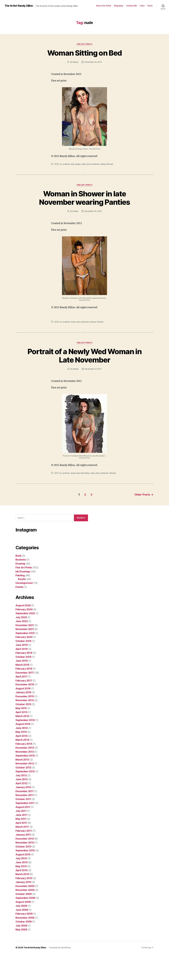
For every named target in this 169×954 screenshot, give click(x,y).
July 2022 (21, 617)
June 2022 (22, 621)
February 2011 (24, 830)
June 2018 (22, 660)
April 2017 (21, 676)
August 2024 (23, 605)
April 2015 (21, 712)
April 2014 (21, 735)
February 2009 (24, 913)
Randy (75, 62)
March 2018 (22, 664)
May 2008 (21, 929)
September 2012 (25, 771)
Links (142, 5)
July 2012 (21, 775)
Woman (110, 164)
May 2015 (21, 708)
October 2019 (23, 641)
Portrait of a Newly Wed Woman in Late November (84, 355)
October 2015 (23, 704)
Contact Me (131, 5)
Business (21, 559)
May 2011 (21, 818)
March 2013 (22, 759)
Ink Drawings (23, 571)
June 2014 (22, 728)
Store (150, 5)
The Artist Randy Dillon (19, 5)
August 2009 (23, 901)
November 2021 (25, 629)
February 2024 (24, 609)
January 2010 (23, 882)
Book (18, 555)
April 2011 (21, 822)
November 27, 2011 (93, 369)
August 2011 (23, 807)
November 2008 (25, 917)
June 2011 (21, 815)
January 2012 (23, 787)
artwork (66, 164)
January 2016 (23, 692)
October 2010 (23, 846)
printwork (96, 164)
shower (93, 322)
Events (19, 587)
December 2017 (25, 672)
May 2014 (21, 731)
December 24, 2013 (93, 62)
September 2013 (25, 755)
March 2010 (22, 874)
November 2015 (25, 700)
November (85, 473)
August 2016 (23, 688)
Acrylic (22, 579)
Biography (118, 5)
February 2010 (24, 878)
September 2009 (25, 897)
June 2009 (22, 909)
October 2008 (24, 921)
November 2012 (25, 763)
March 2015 (22, 716)
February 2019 (24, 652)
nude (83, 164)
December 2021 (25, 625)
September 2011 (25, 803)
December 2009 (25, 886)
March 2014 (22, 739)
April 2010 (21, 870)
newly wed (75, 473)
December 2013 (25, 747)
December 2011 (25, 791)
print (89, 164)
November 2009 (25, 890)
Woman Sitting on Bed (84, 52)
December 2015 (25, 696)
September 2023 (25, 613)
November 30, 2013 (93, 211)
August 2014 (23, 724)
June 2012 (22, 779)
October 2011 (23, 799)
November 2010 (25, 842)
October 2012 (23, 767)
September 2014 (25, 720)
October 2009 (24, 894)
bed (72, 164)
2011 (56, 473)
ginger (77, 164)
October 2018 (23, 656)
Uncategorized (24, 583)
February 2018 (24, 668)
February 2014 (24, 743)
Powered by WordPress (60, 947)
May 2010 (21, 866)
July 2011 (21, 811)
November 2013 (25, 751)
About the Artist (103, 5)
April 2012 (21, 783)
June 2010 (22, 862)
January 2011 (23, 834)
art (61, 164)
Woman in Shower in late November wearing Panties (84, 197)
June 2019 (22, 645)
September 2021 (25, 633)
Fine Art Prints (84, 44)
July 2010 (21, 858)
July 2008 (21, 925)
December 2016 (25, 684)
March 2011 (22, 826)
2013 (56, 164)
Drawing (20, 563)
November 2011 (25, 795)
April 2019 (21, 649)
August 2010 (23, 854)
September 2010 (25, 850)
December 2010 (25, 838)
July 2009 (21, 905)
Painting (20, 575)
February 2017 (24, 680)
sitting (103, 164)
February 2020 (24, 637)
